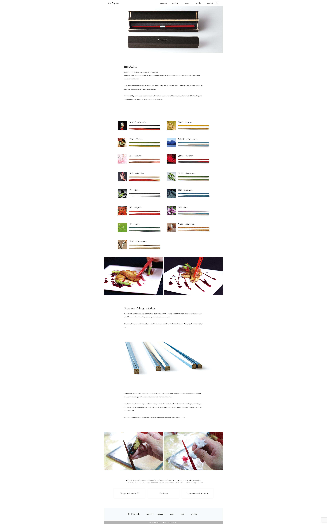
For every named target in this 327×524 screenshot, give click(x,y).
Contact (194, 514)
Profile (183, 514)
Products (161, 514)
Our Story (150, 514)
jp (217, 3)
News (172, 514)
